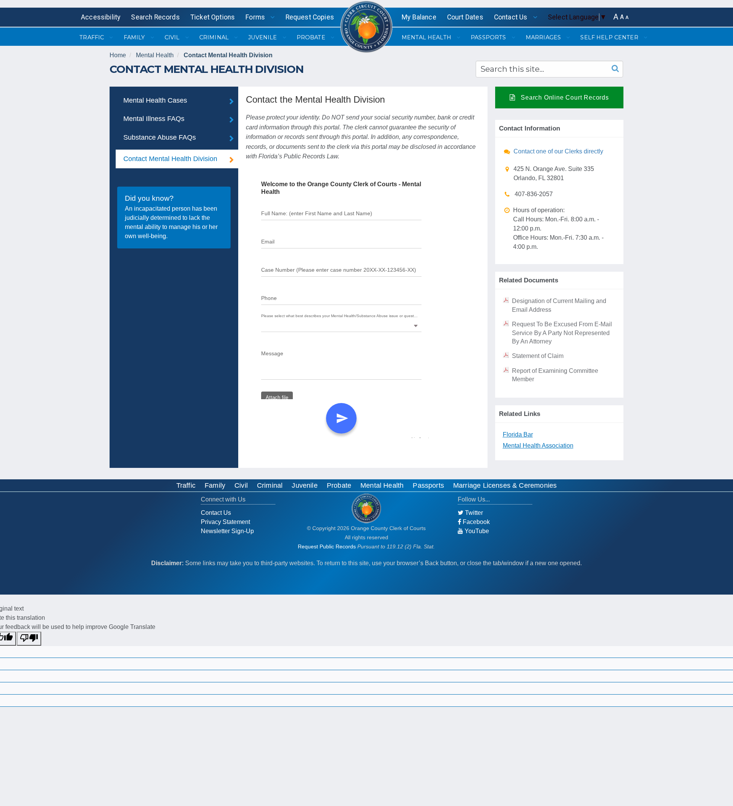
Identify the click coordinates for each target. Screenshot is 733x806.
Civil (241, 485)
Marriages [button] (544, 37)
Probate (339, 485)
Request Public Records (327, 546)
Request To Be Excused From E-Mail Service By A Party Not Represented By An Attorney (562, 333)
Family (215, 485)
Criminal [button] (214, 37)
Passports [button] (489, 37)
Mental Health (155, 55)
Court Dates (465, 17)
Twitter (473, 512)
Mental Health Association (538, 445)
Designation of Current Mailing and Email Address (559, 305)
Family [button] (135, 37)
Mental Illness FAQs (153, 119)
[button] (615, 17)
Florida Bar (518, 434)
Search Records (155, 17)
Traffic (185, 485)
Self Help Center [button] (609, 37)
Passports (428, 485)
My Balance (419, 17)
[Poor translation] (29, 639)
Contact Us (216, 512)
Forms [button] (255, 17)
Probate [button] (312, 37)
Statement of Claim (537, 356)
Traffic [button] (92, 37)
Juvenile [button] (263, 37)
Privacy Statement (225, 522)
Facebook (475, 522)
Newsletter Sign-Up (227, 531)
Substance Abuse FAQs (159, 137)
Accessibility (100, 17)
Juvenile (304, 485)
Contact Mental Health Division (228, 55)
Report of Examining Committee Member (555, 375)
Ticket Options (213, 17)
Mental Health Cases (155, 100)
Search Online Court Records (564, 97)
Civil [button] (173, 37)
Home (118, 55)
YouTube (476, 531)
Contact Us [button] (511, 17)
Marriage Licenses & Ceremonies (505, 485)
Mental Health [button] (427, 37)
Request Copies (310, 17)
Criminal (270, 485)
